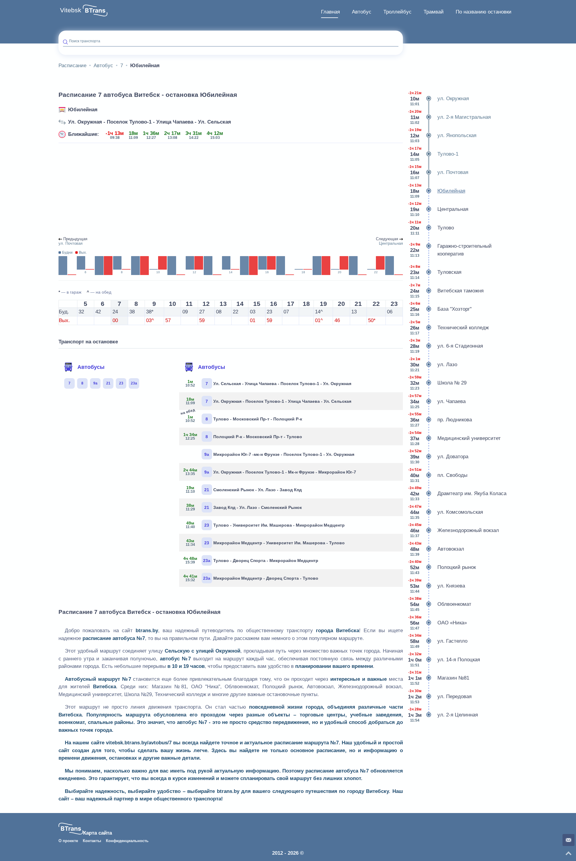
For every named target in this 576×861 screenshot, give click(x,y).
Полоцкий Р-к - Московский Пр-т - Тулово (243, 436)
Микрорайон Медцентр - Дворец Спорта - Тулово (251, 578)
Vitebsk (70, 10)
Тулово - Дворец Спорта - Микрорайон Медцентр (251, 560)
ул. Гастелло (437, 641)
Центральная (438, 209)
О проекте (68, 841)
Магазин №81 (438, 678)
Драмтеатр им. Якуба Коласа (457, 493)
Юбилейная (83, 109)
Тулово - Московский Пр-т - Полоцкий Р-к (243, 417)
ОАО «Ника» (437, 622)
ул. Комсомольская (445, 512)
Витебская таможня (446, 290)
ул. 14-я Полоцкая (444, 659)
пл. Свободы (437, 475)
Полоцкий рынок (442, 567)
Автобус (361, 12)
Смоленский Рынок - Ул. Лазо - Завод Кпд (244, 489)
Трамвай (434, 12)
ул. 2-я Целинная (443, 714)
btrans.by (147, 630)
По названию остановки (484, 12)
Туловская (435, 272)
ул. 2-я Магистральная (449, 117)
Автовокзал (436, 549)
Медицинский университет (454, 438)
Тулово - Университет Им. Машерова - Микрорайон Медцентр (265, 525)
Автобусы (90, 367)
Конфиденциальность (127, 841)
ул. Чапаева (437, 401)
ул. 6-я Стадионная (446, 346)
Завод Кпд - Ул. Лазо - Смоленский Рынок (244, 507)
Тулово (431, 227)
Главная (330, 12)
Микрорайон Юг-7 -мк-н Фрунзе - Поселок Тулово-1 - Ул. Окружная (279, 454)
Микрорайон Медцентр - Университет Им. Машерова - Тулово (265, 542)
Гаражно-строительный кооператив (450, 250)
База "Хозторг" (440, 309)
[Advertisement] (230, 190)
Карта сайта (97, 833)
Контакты (92, 841)
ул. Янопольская (442, 135)
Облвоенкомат (439, 604)
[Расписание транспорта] (95, 10)
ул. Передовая (440, 696)
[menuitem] (330, 11)
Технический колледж (449, 327)
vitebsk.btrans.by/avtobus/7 (139, 743)
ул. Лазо (433, 364)
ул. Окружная (438, 98)
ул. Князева (436, 585)
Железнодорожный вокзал (453, 530)
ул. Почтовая (438, 172)
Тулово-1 (433, 154)
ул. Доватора (438, 456)
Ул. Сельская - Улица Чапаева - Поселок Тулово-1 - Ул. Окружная (268, 383)
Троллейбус (397, 12)
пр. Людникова (440, 419)
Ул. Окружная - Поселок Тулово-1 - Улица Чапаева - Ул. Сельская (149, 122)
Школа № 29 (437, 382)
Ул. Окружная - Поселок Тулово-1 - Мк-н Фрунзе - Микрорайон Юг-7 (270, 472)
